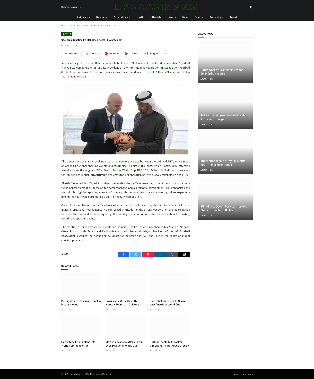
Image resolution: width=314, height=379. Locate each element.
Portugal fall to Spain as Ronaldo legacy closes (81, 303)
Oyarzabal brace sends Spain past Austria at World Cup (167, 303)
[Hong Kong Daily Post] (157, 7)
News (185, 17)
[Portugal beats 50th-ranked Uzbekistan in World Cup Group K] (170, 326)
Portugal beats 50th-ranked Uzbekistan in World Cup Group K (169, 344)
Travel (233, 17)
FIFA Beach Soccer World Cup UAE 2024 (123, 170)
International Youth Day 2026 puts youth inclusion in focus (223, 162)
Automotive (83, 17)
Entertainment (122, 17)
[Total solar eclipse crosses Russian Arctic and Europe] (225, 108)
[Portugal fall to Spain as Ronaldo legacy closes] (81, 285)
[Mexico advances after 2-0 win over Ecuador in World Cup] (126, 326)
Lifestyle (156, 17)
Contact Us (247, 374)
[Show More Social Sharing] (165, 53)
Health (140, 17)
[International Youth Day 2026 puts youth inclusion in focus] (225, 153)
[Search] (251, 7)
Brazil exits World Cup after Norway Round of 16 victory (122, 303)
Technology (216, 17)
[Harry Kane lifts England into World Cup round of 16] (81, 326)
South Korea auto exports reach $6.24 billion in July (222, 71)
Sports (199, 17)
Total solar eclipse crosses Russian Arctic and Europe (224, 117)
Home (64, 25)
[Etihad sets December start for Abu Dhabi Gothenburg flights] (225, 199)
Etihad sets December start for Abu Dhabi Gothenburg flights (224, 208)
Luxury (172, 17)
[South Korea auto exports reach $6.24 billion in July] (225, 62)
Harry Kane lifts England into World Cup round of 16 (78, 344)
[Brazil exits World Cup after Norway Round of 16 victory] (126, 285)
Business (101, 17)
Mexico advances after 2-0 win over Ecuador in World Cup (124, 344)
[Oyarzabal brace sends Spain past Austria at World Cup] (170, 285)
